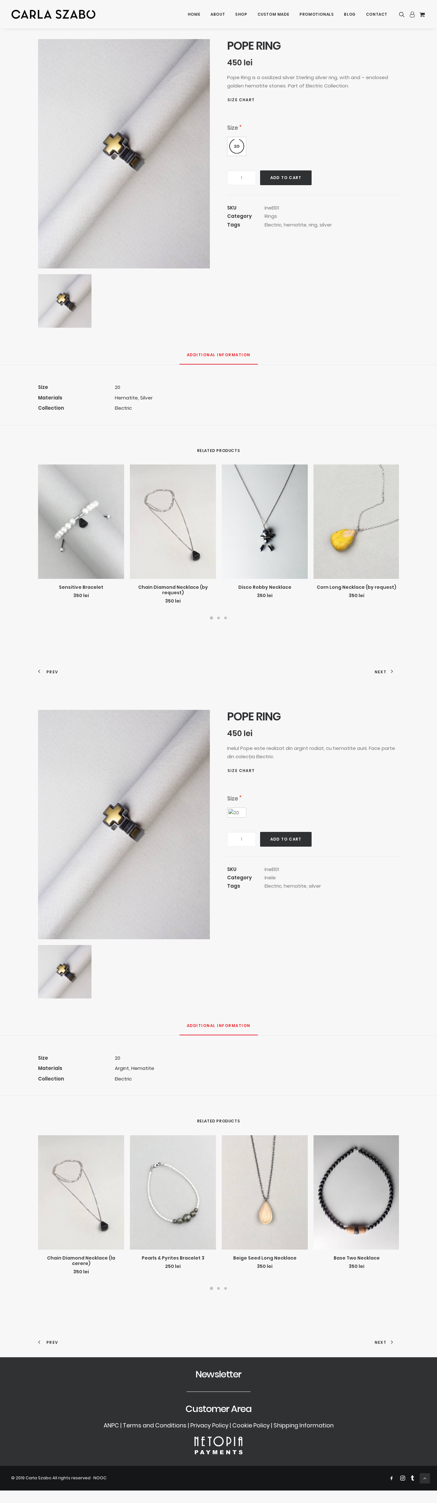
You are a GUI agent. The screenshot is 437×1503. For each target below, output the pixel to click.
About (218, 14)
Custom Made (274, 14)
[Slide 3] (225, 618)
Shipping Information (304, 1425)
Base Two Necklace (357, 1258)
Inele (270, 877)
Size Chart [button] (241, 100)
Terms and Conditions (155, 1425)
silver (326, 224)
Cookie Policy (251, 1425)
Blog (349, 14)
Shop (241, 14)
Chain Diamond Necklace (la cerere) (81, 1261)
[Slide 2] (218, 618)
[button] (403, 14)
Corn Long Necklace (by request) (356, 587)
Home (194, 14)
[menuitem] (194, 14)
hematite (295, 224)
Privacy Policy (209, 1425)
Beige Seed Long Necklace (265, 1258)
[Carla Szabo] (53, 14)
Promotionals (316, 14)
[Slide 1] (211, 618)
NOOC (100, 1478)
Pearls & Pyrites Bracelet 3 (173, 1258)
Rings (271, 216)
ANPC (111, 1425)
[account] (412, 14)
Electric (273, 224)
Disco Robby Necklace (264, 587)
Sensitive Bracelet (81, 587)
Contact (376, 14)
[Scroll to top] (425, 1477)
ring (313, 224)
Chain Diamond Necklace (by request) (173, 590)
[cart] (421, 14)
